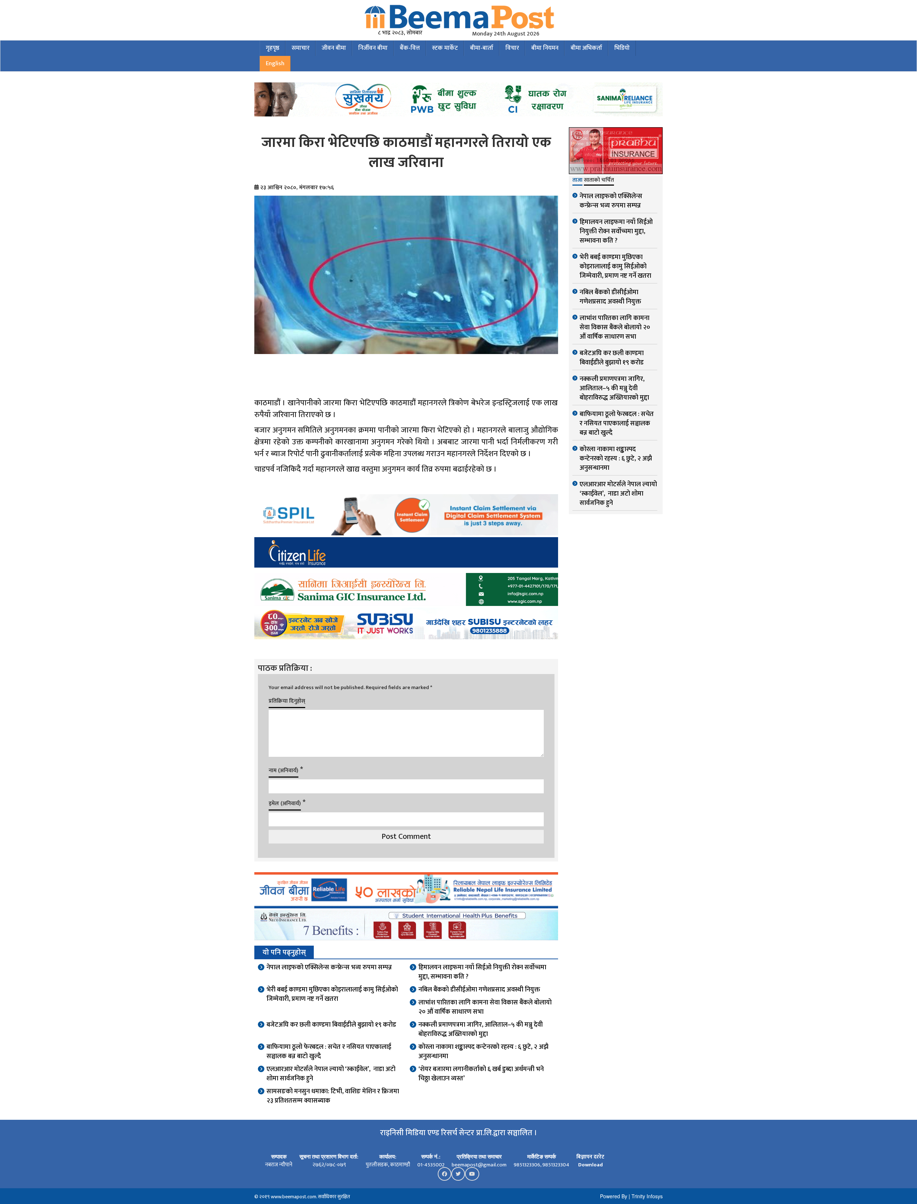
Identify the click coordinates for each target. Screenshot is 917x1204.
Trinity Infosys (647, 1196)
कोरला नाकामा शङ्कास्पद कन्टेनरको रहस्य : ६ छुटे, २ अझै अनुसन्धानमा (483, 1051)
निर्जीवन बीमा (373, 48)
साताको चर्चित (599, 180)
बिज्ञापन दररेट (590, 1157)
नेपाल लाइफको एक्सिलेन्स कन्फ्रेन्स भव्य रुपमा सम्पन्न (329, 967)
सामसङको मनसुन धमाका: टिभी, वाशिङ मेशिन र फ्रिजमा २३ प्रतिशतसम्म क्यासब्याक (333, 1096)
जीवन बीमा (334, 48)
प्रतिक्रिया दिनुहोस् (287, 701)
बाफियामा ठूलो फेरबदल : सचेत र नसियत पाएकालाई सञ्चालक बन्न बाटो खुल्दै (329, 1051)
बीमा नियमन (544, 48)
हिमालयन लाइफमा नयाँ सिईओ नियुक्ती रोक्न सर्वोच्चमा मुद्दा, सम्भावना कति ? (482, 972)
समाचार (300, 48)
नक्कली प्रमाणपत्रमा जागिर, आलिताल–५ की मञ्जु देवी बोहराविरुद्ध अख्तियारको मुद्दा (480, 1029)
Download (590, 1165)
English (275, 63)
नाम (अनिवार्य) (283, 770)
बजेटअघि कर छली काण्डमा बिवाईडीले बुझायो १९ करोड (331, 1024)
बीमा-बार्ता (481, 48)
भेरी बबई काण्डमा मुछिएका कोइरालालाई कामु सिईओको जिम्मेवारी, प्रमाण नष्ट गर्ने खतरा (332, 994)
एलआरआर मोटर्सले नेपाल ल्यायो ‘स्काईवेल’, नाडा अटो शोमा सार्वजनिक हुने (331, 1074)
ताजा (577, 180)
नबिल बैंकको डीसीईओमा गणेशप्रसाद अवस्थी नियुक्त (479, 989)
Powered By (613, 1196)
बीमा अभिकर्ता (586, 48)
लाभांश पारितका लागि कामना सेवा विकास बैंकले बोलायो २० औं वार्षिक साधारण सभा (485, 1007)
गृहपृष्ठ (272, 48)
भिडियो (622, 48)
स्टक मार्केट (445, 48)
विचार (512, 48)
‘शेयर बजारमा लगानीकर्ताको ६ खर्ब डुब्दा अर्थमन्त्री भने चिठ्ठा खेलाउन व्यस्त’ (481, 1074)
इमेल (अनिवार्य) (285, 803)
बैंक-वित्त (410, 48)
